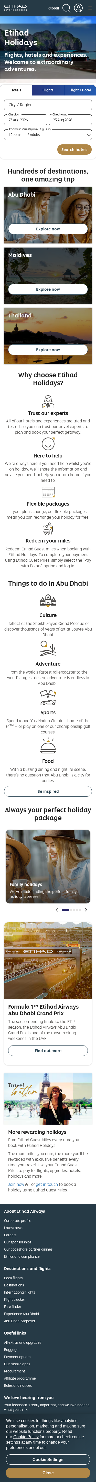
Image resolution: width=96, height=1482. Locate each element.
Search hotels (74, 149)
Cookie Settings (48, 1459)
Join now (16, 1184)
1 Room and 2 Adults (24, 134)
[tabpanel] (48, 127)
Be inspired (48, 791)
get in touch (47, 1184)
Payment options (17, 1356)
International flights (19, 1292)
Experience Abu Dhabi (21, 1313)
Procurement (14, 1371)
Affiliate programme (20, 1378)
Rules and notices (18, 1385)
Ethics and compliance (22, 1256)
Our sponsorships (17, 1242)
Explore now (48, 229)
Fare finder (12, 1306)
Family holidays (26, 884)
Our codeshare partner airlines (28, 1249)
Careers (10, 1234)
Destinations (14, 1285)
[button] (53, 8)
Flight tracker (14, 1299)
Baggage (11, 1349)
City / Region (28, 104)
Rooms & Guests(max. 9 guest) (30, 129)
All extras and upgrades (22, 1342)
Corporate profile (17, 1220)
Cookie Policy (26, 1437)
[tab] (16, 90)
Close (48, 1473)
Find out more (48, 1050)
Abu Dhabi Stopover (19, 1320)
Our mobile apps (17, 1363)
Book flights (13, 1277)
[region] (48, 1448)
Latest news (13, 1227)
